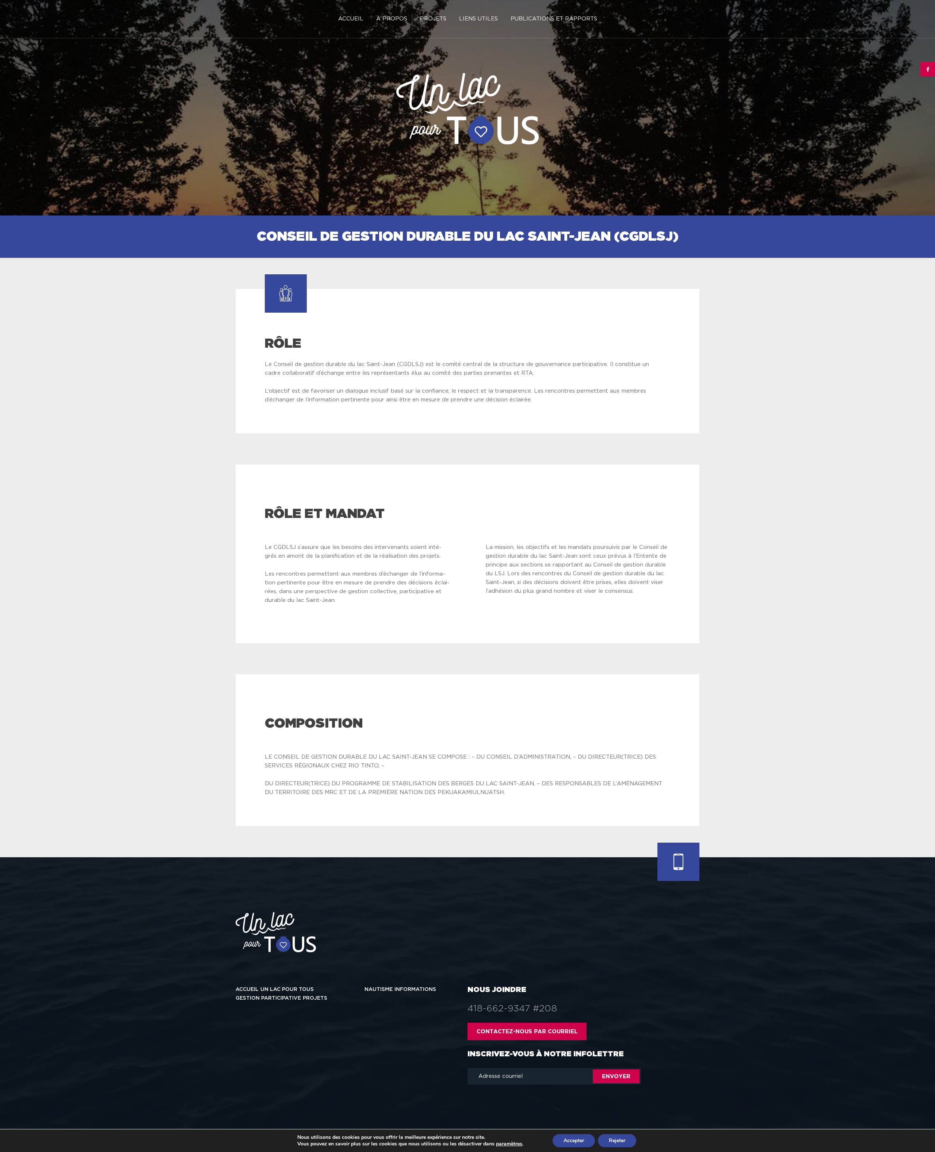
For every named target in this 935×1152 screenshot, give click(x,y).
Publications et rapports (554, 19)
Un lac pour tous (287, 989)
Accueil (350, 19)
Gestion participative (268, 998)
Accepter (574, 1140)
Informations (415, 989)
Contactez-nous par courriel (527, 1031)
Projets (433, 19)
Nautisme (379, 989)
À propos (391, 19)
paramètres (509, 1144)
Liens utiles (478, 19)
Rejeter (617, 1140)
